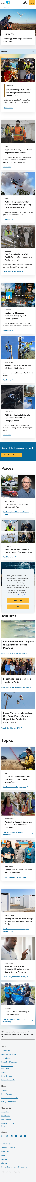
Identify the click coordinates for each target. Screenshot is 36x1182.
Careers (4, 1072)
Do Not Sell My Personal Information (14, 1167)
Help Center (5, 1116)
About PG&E (5, 1050)
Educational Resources (9, 1062)
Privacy (3, 1155)
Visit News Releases (11, 455)
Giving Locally (6, 1058)
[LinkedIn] (11, 1136)
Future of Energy (9, 412)
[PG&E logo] (8, 2)
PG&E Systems (6, 1076)
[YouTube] (16, 1136)
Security (4, 1159)
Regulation (5, 1151)
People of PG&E (9, 362)
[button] (3, 2)
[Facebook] (2, 1136)
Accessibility (5, 1144)
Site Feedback (6, 1120)
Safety (6, 146)
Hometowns (8, 251)
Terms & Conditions (8, 1148)
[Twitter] (7, 1136)
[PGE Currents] (25, 1136)
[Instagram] (21, 1136)
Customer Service (9, 818)
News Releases (6, 1094)
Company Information (9, 1054)
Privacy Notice (23, 595)
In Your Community (8, 1080)
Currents (4, 1090)
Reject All (18, 606)
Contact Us (5, 1112)
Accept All (18, 600)
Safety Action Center (8, 1102)
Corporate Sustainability (9, 1098)
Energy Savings (9, 963)
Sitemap (4, 1163)
